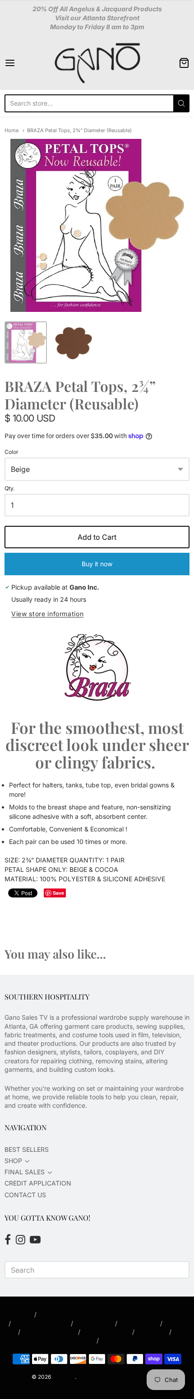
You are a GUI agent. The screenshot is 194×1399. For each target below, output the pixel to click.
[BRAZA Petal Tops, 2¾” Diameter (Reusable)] (26, 342)
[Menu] (23, 63)
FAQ (175, 1323)
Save (58, 892)
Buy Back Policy (41, 1323)
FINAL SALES (25, 1172)
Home (11, 130)
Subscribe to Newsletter (140, 1340)
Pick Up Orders (49, 1332)
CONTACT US (25, 1195)
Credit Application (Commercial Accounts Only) (112, 1314)
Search (17, 1314)
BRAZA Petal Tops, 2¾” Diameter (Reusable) (79, 130)
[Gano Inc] (97, 62)
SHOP (13, 1160)
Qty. (10, 488)
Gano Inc (63, 1376)
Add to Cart (97, 537)
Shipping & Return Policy (54, 1340)
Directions (94, 1323)
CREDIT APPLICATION (38, 1183)
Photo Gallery (106, 1332)
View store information (47, 613)
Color (11, 452)
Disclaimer (139, 1323)
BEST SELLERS (27, 1149)
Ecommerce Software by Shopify (120, 1376)
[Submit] (181, 103)
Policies (152, 1332)
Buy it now (97, 564)
